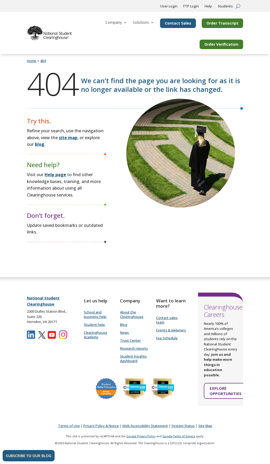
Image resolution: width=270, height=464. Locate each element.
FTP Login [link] (191, 6)
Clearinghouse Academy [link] (95, 334)
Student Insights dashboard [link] (133, 358)
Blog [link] (123, 324)
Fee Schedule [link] (167, 338)
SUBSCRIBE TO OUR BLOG (28, 455)
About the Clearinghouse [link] (131, 314)
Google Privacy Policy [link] (141, 436)
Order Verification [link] (221, 44)
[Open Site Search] (238, 6)
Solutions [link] (141, 22)
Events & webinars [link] (171, 330)
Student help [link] (94, 324)
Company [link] (113, 22)
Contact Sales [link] (178, 23)
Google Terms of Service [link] (178, 436)
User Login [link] (168, 6)
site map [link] (68, 137)
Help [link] (208, 6)
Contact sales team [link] (167, 320)
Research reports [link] (134, 348)
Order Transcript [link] (222, 23)
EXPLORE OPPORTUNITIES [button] (226, 391)
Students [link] (225, 6)
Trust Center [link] (130, 340)
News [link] (124, 332)
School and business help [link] (95, 314)
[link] (49, 33)
